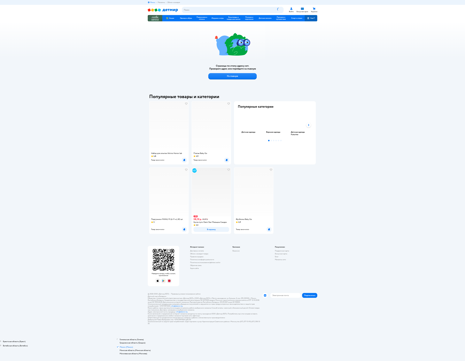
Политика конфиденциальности (202, 260)
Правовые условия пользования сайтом (186, 294)
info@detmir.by (177, 306)
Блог (276, 257)
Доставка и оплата (197, 251)
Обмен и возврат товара (199, 254)
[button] (311, 18)
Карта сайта (194, 268)
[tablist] (275, 125)
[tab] (250, 125)
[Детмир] (163, 10)
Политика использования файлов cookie (205, 262)
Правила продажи (196, 257)
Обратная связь (196, 265)
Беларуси (162, 296)
